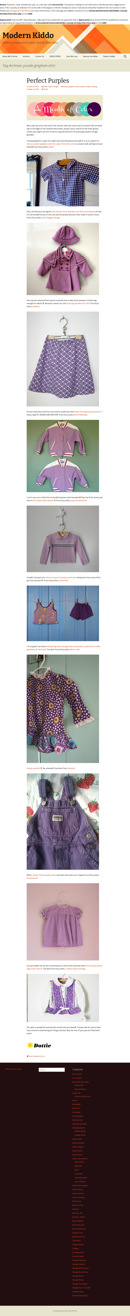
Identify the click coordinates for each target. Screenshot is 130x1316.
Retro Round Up (78, 1225)
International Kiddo (79, 1124)
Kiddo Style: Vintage (51, 86)
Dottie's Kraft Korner (82, 1096)
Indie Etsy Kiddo (81, 1178)
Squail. (51, 147)
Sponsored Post (78, 1236)
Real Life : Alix (77, 1213)
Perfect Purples (48, 80)
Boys (77, 1170)
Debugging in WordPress (20, 10)
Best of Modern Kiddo (80, 1082)
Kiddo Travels (77, 1189)
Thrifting (75, 1248)
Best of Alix (79, 1085)
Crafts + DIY (76, 1093)
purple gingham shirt (71, 86)
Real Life (75, 1209)
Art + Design (77, 1078)
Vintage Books (80, 1135)
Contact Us (39, 56)
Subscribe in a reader (13, 1069)
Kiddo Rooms (77, 1155)
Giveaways (76, 1112)
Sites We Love (72, 56)
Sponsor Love (77, 1233)
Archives (26, 56)
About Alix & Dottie (10, 56)
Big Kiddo (78, 1166)
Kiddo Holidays (78, 1147)
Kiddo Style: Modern (80, 1158)
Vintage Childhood (79, 1260)
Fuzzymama (32, 878)
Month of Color (78, 1205)
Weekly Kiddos (78, 1292)
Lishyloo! (71, 768)
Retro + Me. (75, 649)
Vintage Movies (78, 1276)
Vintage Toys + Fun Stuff (81, 1288)
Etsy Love (76, 1108)
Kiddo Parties (77, 1151)
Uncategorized (78, 1252)
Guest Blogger (77, 1116)
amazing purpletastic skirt (78, 303)
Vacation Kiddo (78, 1256)
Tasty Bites (76, 1240)
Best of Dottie (80, 1089)
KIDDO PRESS (55, 56)
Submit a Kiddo (109, 56)
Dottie (45, 89)
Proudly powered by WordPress (65, 1311)
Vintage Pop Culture (79, 1284)
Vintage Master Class (80, 1272)
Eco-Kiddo (79, 1174)
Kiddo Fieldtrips (78, 1143)
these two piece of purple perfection (61, 577)
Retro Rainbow (78, 1221)
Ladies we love (78, 1193)
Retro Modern (80, 1181)
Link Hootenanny (78, 1197)
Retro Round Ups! (79, 1229)
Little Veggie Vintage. (51, 217)
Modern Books (80, 1131)
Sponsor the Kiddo (90, 56)
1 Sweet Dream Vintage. (75, 968)
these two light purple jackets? (87, 411)
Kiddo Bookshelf (78, 1128)
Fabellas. (36, 306)
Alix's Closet (77, 1074)
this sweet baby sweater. (43, 500)
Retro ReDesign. (81, 414)
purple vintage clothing (88, 86)
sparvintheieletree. (79, 500)
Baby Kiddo (79, 1162)
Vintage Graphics (78, 1264)
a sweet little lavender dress (43, 875)
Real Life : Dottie (78, 1217)
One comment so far (37, 1056)
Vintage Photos (78, 1280)
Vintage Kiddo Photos (80, 1268)
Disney (74, 1100)
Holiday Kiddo (77, 1120)
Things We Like (78, 1244)
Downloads (76, 1104)
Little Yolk (63, 580)
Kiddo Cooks (77, 1139)
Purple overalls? (34, 768)
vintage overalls (33, 89)
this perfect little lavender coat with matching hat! (74, 211)
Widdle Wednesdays (80, 1295)
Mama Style (76, 1201)
